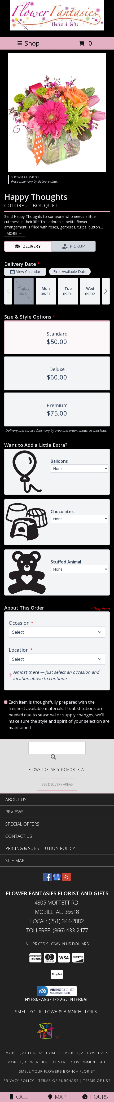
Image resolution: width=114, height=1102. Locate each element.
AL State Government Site (79, 1062)
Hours (97, 1096)
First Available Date (69, 271)
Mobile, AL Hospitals (86, 1052)
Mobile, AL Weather (27, 1062)
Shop (32, 43)
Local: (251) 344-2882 (57, 921)
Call (21, 1096)
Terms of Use (97, 1080)
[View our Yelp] (66, 879)
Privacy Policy (18, 1080)
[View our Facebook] (47, 879)
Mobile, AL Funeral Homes (33, 1052)
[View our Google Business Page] (57, 879)
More (11, 233)
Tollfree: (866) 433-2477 (57, 930)
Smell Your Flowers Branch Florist (57, 1011)
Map (59, 1096)
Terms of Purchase (58, 1080)
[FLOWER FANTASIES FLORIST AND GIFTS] (57, 29)
